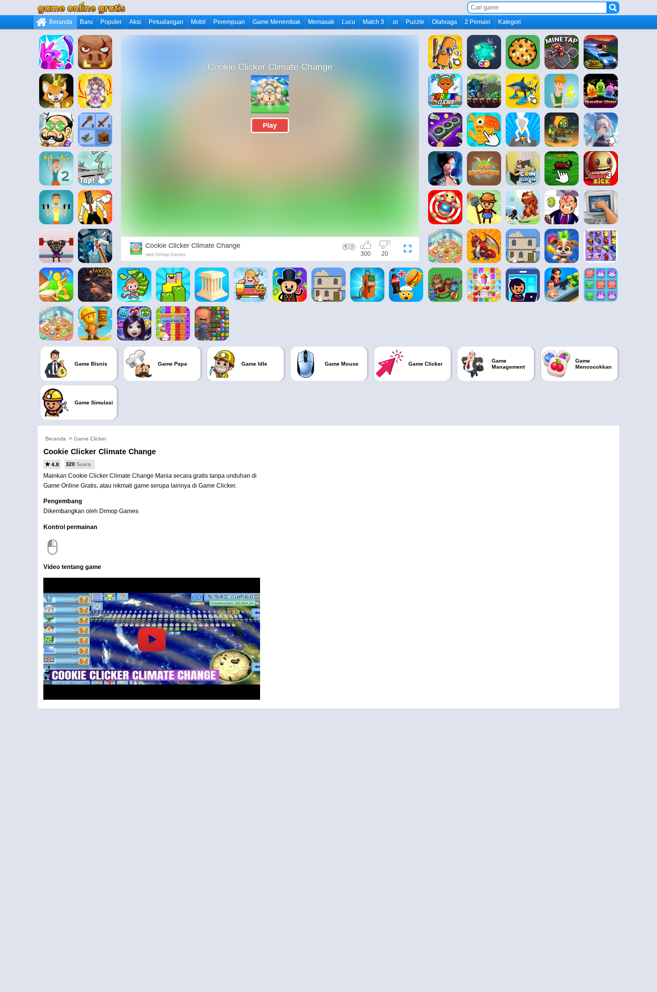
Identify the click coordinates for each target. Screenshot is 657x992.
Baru (86, 22)
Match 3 (373, 22)
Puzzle (415, 22)
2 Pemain (477, 22)
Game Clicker (90, 439)
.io (395, 22)
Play (270, 125)
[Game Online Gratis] (81, 7)
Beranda (60, 22)
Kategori (509, 22)
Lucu (348, 22)
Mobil (198, 22)
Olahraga (444, 22)
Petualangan (166, 22)
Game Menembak (276, 22)
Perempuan (229, 22)
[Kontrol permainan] (349, 250)
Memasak (321, 22)
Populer (111, 22)
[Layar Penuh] (405, 250)
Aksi (135, 22)
